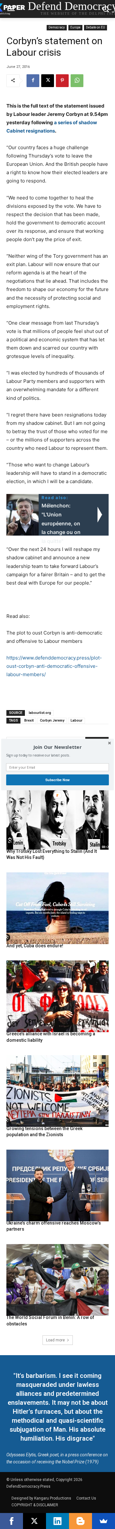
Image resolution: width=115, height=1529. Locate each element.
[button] (57, 747)
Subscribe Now (57, 779)
